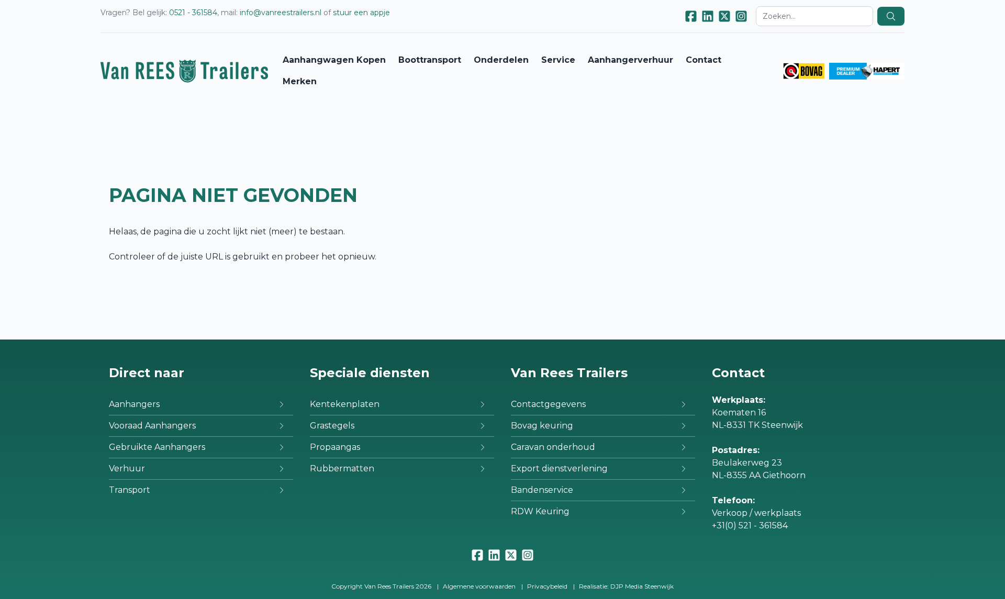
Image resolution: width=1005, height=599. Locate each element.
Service (558, 60)
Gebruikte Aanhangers (157, 447)
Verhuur (127, 468)
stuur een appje (361, 12)
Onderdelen (501, 60)
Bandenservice (542, 490)
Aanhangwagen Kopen (334, 60)
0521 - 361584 (193, 12)
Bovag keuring (542, 426)
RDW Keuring (540, 511)
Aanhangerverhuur (630, 60)
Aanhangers (134, 404)
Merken (300, 81)
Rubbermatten (342, 468)
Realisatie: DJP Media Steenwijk (626, 586)
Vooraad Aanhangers (152, 426)
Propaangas (335, 447)
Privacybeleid (547, 586)
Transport (129, 490)
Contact (703, 60)
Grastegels (332, 426)
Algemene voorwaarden (479, 586)
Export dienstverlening (559, 468)
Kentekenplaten (344, 404)
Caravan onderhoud (553, 447)
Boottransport (429, 60)
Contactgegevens (548, 404)
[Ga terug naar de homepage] (184, 71)
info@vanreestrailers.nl (280, 12)
